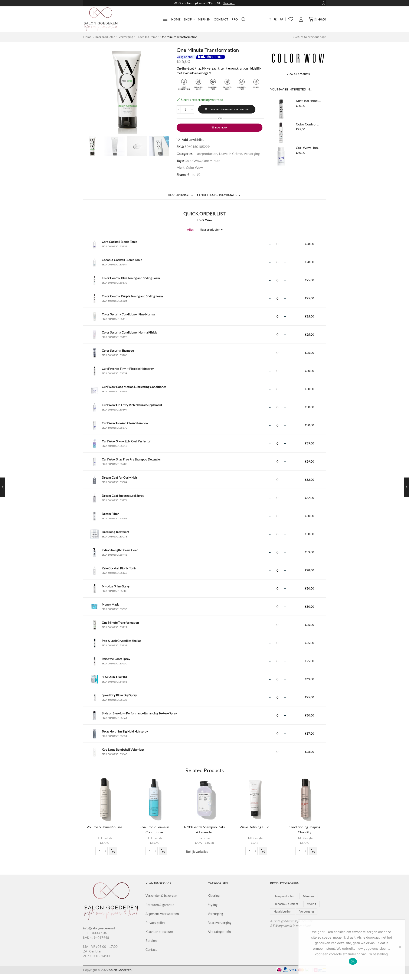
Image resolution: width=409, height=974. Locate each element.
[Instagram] (275, 19)
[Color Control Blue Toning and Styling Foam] (281, 132)
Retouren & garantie (159, 905)
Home (175, 19)
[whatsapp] (198, 175)
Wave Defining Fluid (254, 827)
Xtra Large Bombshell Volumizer (123, 749)
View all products (298, 74)
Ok (353, 961)
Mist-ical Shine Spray (308, 101)
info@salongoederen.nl (99, 928)
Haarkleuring (282, 911)
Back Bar (204, 838)
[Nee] (399, 947)
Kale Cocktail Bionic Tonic (119, 568)
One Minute (211, 161)
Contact (221, 19)
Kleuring (214, 895)
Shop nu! (229, 3)
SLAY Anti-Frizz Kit (114, 677)
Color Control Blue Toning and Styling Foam (308, 124)
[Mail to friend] (193, 175)
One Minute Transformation (120, 622)
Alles (190, 229)
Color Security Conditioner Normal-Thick (129, 332)
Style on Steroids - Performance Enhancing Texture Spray (139, 713)
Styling (212, 905)
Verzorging (126, 37)
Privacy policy (155, 922)
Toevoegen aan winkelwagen (228, 109)
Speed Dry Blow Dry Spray (119, 695)
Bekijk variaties (197, 851)
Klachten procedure (159, 931)
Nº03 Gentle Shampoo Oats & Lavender (204, 829)
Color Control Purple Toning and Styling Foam (132, 296)
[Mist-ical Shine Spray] (281, 109)
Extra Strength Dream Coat (120, 550)
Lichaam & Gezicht (286, 904)
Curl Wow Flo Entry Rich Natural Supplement (132, 405)
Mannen (308, 896)
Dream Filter (110, 513)
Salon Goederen (120, 970)
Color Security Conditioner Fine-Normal (129, 314)
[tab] (180, 195)
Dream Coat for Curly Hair (119, 477)
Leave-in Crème (147, 37)
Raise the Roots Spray (116, 659)
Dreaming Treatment (115, 532)
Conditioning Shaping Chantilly (304, 829)
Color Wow (192, 161)
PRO (235, 19)
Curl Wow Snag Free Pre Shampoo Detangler (131, 459)
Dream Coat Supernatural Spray (123, 495)
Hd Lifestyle (104, 838)
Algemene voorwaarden (162, 914)
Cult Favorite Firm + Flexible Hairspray (128, 368)
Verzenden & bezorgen (161, 895)
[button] (113, 851)
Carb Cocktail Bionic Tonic (119, 241)
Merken (204, 19)
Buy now (221, 127)
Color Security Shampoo (118, 350)
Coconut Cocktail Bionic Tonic (122, 260)
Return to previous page (310, 37)
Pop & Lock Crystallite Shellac (121, 640)
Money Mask (110, 604)
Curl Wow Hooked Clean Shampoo (308, 148)
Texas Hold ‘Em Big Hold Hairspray (125, 731)
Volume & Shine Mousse (104, 827)
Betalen (151, 940)
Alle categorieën (219, 931)
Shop (188, 19)
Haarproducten (105, 37)
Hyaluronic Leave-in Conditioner (154, 829)
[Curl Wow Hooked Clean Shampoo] (281, 156)
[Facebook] (270, 19)
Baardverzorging (219, 922)
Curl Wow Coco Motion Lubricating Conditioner (134, 387)
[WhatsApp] (281, 19)
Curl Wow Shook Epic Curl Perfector (126, 441)
